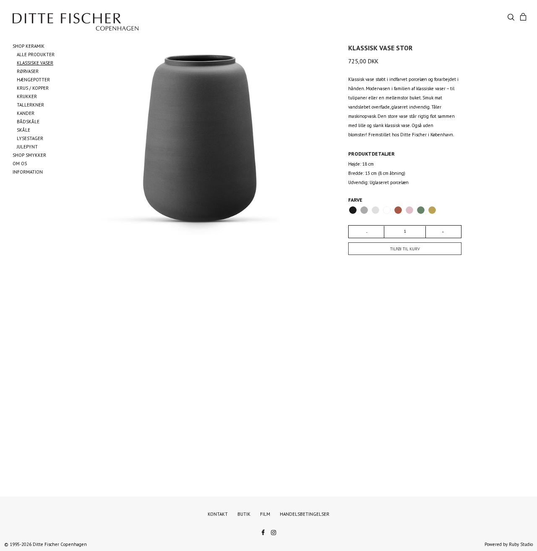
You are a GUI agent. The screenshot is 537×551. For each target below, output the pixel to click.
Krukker (27, 96)
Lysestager (30, 138)
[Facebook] (263, 531)
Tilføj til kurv (405, 249)
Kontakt (218, 514)
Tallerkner (30, 105)
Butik (243, 514)
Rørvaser (28, 71)
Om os (20, 163)
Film (265, 514)
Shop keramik (28, 46)
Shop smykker (29, 155)
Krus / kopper (33, 88)
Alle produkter (36, 54)
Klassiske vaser (35, 63)
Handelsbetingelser (304, 514)
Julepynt (27, 147)
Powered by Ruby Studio (509, 544)
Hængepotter (33, 80)
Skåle (23, 130)
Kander (25, 113)
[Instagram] (273, 531)
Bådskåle (28, 122)
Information (28, 172)
